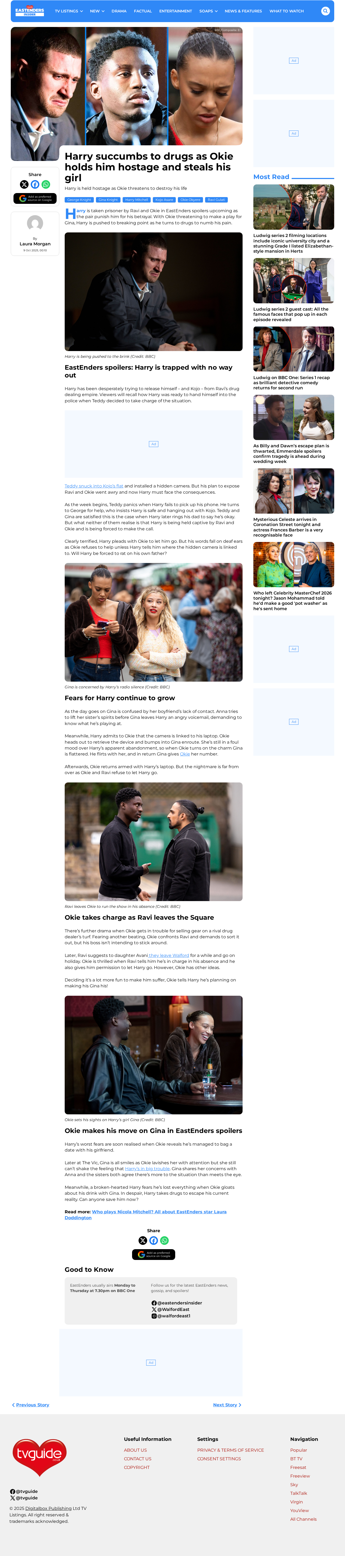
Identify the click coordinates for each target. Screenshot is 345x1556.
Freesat (298, 1467)
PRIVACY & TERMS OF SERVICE (230, 1450)
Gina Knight (108, 200)
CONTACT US (137, 1458)
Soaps (206, 11)
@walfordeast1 (173, 1315)
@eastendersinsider (179, 1303)
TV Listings (66, 11)
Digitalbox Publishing (48, 1508)
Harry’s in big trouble (147, 1168)
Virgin (296, 1502)
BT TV (296, 1458)
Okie (185, 754)
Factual (143, 11)
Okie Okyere (190, 200)
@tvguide (27, 1491)
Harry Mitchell (136, 200)
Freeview (300, 1476)
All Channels (303, 1519)
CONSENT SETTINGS (219, 1458)
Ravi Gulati (216, 200)
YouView (299, 1510)
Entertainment (175, 11)
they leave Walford (168, 955)
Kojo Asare (164, 200)
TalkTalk (298, 1493)
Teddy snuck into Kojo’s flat (94, 486)
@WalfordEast (173, 1309)
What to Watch (287, 11)
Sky (294, 1484)
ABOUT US (135, 1450)
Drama (119, 11)
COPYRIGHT (137, 1467)
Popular (298, 1450)
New (95, 11)
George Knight (79, 200)
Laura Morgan (35, 243)
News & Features (243, 11)
